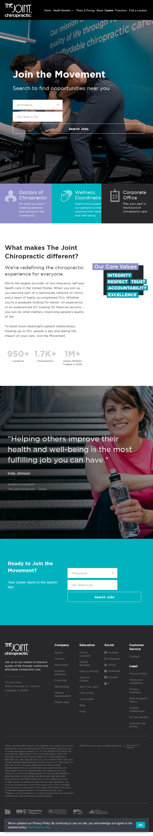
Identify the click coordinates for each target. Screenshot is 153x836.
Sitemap (130, 747)
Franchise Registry (57, 811)
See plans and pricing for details (35, 796)
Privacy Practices (135, 691)
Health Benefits (62, 10)
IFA (29, 811)
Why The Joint (88, 686)
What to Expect (84, 679)
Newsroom (61, 664)
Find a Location (138, 10)
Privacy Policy (138, 673)
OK (140, 825)
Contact (134, 656)
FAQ (82, 711)
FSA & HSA (86, 692)
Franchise (121, 10)
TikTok (111, 664)
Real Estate (62, 686)
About (99, 10)
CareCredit (86, 699)
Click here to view (39, 827)
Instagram (113, 658)
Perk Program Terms (138, 700)
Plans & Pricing (85, 10)
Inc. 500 (8, 811)
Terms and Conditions (136, 681)
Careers (109, 10)
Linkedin (112, 677)
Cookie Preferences (137, 709)
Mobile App (62, 702)
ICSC (98, 811)
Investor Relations (60, 673)
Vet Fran (78, 811)
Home (47, 10)
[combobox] (38, 105)
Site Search (132, 745)
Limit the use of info (137, 725)
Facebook (113, 671)
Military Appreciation (63, 694)
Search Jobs (78, 129)
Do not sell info (138, 717)
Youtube (112, 652)
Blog (82, 705)
